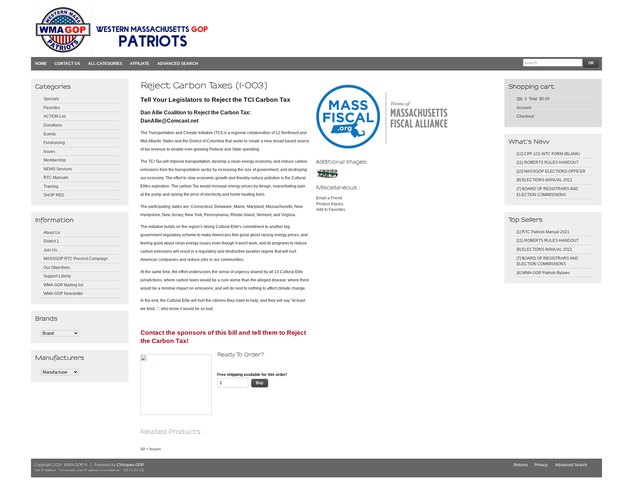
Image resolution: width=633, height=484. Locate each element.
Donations (53, 125)
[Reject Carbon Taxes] (327, 176)
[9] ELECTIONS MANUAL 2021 (544, 180)
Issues (49, 151)
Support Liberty (57, 276)
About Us (52, 232)
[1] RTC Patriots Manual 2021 (543, 232)
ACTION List (55, 116)
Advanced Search (177, 63)
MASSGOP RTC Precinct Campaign (76, 258)
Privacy (541, 465)
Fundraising (54, 142)
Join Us (50, 250)
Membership (55, 160)
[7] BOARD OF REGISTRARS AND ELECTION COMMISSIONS (547, 191)
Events (50, 134)
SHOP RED (54, 195)
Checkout (525, 116)
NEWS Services (58, 169)
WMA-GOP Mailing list (63, 285)
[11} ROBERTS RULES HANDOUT (548, 162)
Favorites (52, 107)
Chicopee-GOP (130, 465)
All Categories (105, 63)
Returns (521, 465)
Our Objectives (57, 267)
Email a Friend (329, 198)
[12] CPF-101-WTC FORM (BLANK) (548, 154)
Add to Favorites (330, 209)
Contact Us (67, 63)
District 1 (51, 241)
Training (51, 186)
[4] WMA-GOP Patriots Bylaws (543, 272)
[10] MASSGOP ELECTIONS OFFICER (551, 171)
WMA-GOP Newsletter (63, 293)
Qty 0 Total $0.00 (533, 99)
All (142, 449)
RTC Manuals (56, 177)
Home (41, 63)
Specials (51, 99)
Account (524, 107)
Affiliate (139, 63)
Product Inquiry (329, 204)
